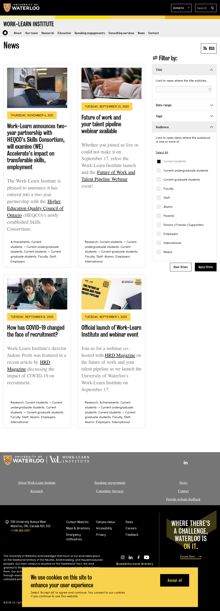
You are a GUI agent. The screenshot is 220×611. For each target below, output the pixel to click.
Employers (170, 234)
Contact (183, 491)
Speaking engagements (109, 482)
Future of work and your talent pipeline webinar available (101, 124)
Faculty (168, 188)
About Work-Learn (31, 482)
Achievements (20, 242)
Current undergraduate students (185, 170)
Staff (166, 197)
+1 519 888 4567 (20, 530)
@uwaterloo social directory (134, 564)
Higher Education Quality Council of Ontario (35, 208)
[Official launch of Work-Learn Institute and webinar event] (111, 293)
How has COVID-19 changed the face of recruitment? (35, 331)
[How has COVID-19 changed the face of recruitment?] (37, 293)
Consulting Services (110, 491)
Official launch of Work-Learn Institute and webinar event (111, 331)
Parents (168, 215)
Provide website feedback (183, 499)
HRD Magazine (120, 355)
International (172, 243)
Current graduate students (181, 179)
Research (91, 242)
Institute (49, 482)
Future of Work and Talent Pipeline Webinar (108, 175)
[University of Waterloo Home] (21, 7)
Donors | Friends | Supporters (183, 225)
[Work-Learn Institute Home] (5, 32)
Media (167, 252)
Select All (162, 152)
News (183, 482)
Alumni (168, 206)
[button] (181, 8)
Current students (174, 161)
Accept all (175, 580)
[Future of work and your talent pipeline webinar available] (111, 83)
